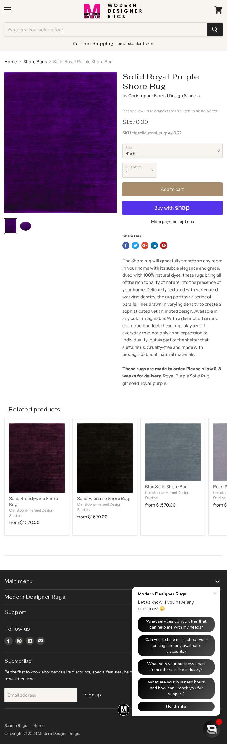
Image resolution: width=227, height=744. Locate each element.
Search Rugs (15, 725)
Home (10, 61)
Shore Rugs (35, 61)
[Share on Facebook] (125, 245)
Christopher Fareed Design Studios (164, 95)
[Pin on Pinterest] (163, 245)
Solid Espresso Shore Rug (103, 498)
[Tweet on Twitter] (135, 245)
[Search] (215, 29)
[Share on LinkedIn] (154, 245)
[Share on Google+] (144, 245)
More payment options (172, 221)
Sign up (93, 695)
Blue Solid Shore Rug (166, 486)
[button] (211, 729)
